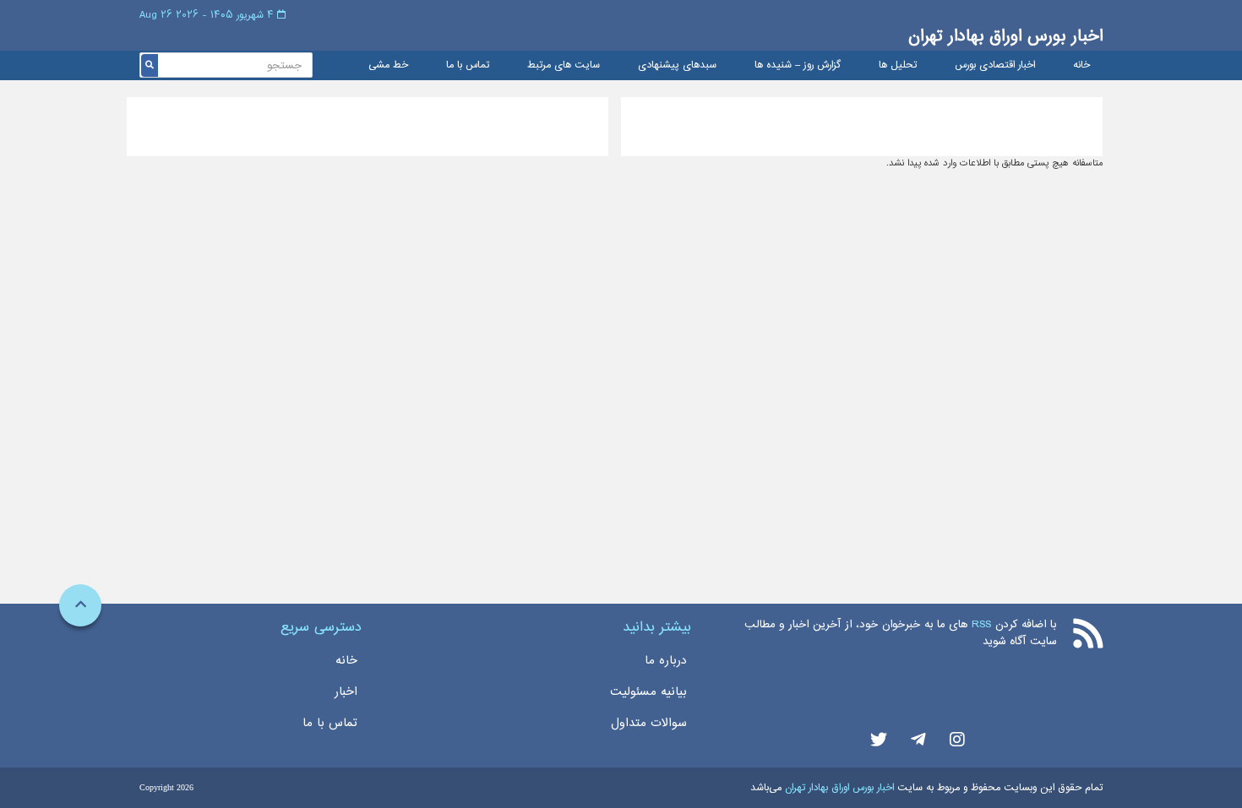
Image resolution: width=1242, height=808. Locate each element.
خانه (1081, 65)
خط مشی (388, 65)
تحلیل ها (898, 65)
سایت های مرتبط (563, 65)
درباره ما (666, 660)
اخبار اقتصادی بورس (995, 65)
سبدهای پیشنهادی (677, 65)
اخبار (346, 691)
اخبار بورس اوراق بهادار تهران (1005, 35)
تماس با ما (467, 65)
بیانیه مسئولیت (648, 691)
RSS (981, 624)
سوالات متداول (649, 723)
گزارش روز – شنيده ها (797, 65)
